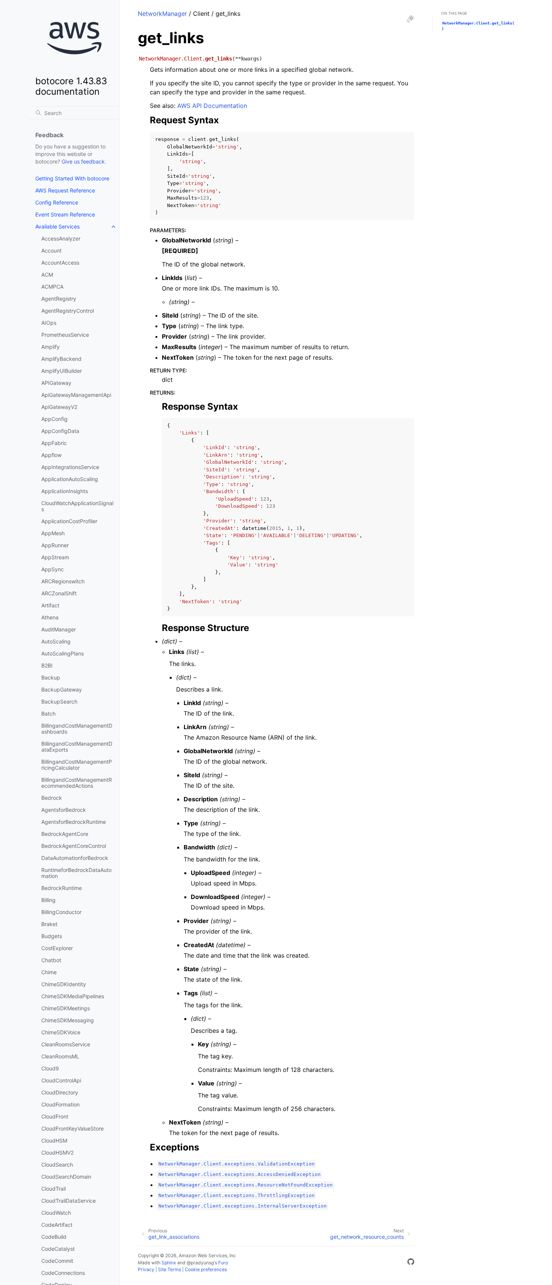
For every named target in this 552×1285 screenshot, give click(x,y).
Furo (223, 1262)
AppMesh (53, 533)
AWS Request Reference (65, 190)
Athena (50, 617)
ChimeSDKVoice (60, 1032)
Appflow (51, 455)
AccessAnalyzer (60, 238)
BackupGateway (61, 689)
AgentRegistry (58, 298)
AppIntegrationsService (70, 467)
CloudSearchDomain (66, 1176)
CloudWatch (56, 1212)
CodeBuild (53, 1237)
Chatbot (51, 960)
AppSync (52, 569)
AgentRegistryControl (67, 310)
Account (51, 250)
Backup (50, 677)
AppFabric (54, 443)
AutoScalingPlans (62, 653)
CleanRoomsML (60, 1056)
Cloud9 (50, 1068)
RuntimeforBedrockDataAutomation (76, 873)
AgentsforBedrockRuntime (73, 822)
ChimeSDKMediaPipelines (72, 996)
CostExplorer (57, 948)
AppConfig (54, 419)
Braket (49, 924)
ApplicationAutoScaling (69, 479)
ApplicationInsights (64, 491)
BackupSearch (59, 701)
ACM (47, 274)
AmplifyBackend (61, 359)
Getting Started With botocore (72, 178)
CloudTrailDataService (68, 1200)
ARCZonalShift (59, 593)
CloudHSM (54, 1140)
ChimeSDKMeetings (65, 1008)
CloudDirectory (59, 1092)
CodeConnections (63, 1273)
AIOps (48, 322)
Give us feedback (83, 161)
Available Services (57, 226)
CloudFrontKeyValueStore (72, 1128)
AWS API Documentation (212, 105)
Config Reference (56, 202)
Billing (48, 900)
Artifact (50, 605)
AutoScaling (56, 641)
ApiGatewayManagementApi (76, 395)
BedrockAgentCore (64, 834)
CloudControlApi (61, 1080)
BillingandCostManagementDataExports (76, 746)
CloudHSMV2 (57, 1152)
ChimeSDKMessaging (67, 1020)
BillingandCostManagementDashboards (76, 728)
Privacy (146, 1269)
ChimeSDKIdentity (63, 984)
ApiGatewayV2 (59, 407)
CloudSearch (57, 1164)
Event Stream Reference (65, 214)
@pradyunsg (200, 1262)
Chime (49, 972)
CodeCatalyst (58, 1249)
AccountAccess (60, 262)
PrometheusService (65, 334)
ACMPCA (52, 286)
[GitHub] (410, 1262)
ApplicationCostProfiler (69, 521)
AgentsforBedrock (63, 810)
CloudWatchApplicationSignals (77, 506)
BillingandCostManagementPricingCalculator (76, 764)
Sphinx (168, 1262)
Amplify (50, 347)
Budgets (51, 936)
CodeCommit (57, 1261)
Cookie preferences (206, 1269)
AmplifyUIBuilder (61, 371)
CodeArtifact (56, 1224)
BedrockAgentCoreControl (73, 846)
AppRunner (55, 545)
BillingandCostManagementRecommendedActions (76, 782)
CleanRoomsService (65, 1044)
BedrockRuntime (61, 888)
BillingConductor (61, 912)
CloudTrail (53, 1188)
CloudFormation (60, 1104)
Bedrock (51, 798)
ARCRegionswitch (62, 581)
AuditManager (58, 629)
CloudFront (54, 1116)
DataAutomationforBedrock (74, 858)
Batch (48, 713)
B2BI (47, 665)
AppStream (55, 557)
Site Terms (169, 1269)
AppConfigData (60, 431)
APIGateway (56, 383)
